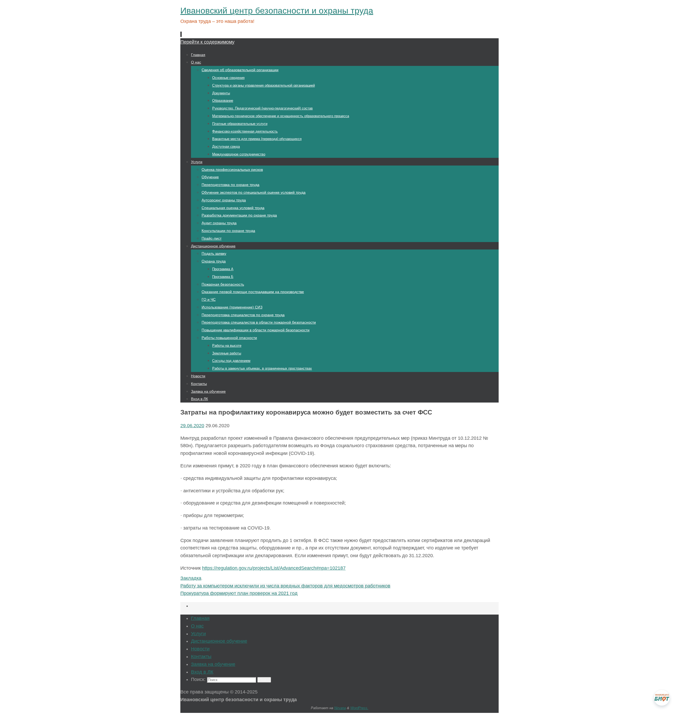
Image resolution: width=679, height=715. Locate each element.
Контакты (201, 656)
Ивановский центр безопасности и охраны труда (276, 10)
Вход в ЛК (202, 672)
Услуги (198, 633)
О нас (197, 626)
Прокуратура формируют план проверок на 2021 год (239, 593)
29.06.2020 (192, 425)
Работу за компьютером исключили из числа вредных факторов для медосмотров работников (285, 586)
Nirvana (340, 708)
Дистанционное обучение (219, 641)
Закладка (190, 578)
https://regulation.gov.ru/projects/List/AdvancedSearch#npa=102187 (274, 568)
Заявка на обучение (213, 664)
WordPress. (359, 708)
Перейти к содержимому (207, 42)
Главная (200, 618)
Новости (200, 648)
